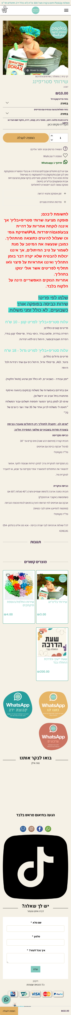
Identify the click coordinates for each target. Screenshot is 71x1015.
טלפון (36, 936)
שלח (35, 969)
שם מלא (36, 922)
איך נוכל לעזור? (36, 950)
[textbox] (35, 813)
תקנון (35, 981)
